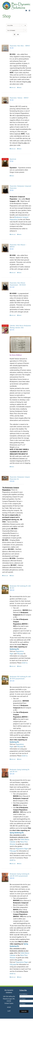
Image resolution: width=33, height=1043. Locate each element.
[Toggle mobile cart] (26, 10)
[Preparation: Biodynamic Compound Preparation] (5, 189)
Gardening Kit (14, 649)
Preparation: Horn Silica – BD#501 (20, 46)
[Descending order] (25, 25)
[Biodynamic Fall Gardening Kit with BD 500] (5, 589)
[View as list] (18, 34)
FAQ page (20, 654)
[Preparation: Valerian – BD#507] (5, 100)
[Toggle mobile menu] (29, 10)
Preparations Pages (22, 849)
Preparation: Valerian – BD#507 (19, 98)
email (9, 1007)
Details (19, 87)
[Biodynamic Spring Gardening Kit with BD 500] (5, 773)
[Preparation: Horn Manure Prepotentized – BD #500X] (5, 286)
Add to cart (13, 87)
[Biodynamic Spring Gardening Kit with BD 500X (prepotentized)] (5, 877)
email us (24, 663)
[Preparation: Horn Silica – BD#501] (5, 48)
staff (8, 1011)
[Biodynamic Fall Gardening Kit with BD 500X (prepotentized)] (5, 680)
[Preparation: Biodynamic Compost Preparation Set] (5, 478)
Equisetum (13, 159)
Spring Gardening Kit (17, 833)
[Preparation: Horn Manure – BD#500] (5, 248)
